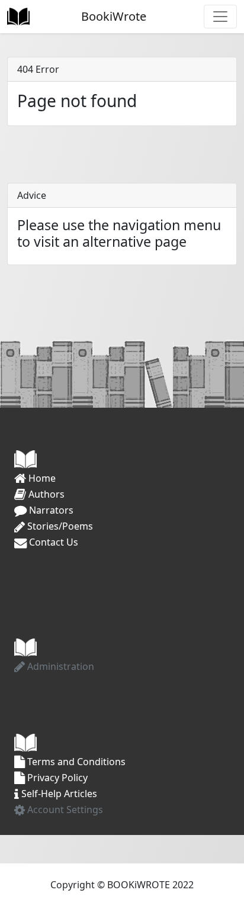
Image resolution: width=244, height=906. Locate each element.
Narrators (50, 510)
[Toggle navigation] (220, 16)
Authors (45, 494)
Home (41, 478)
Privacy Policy (56, 777)
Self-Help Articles (58, 793)
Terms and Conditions (75, 761)
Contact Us (52, 542)
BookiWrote (112, 16)
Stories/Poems (59, 526)
